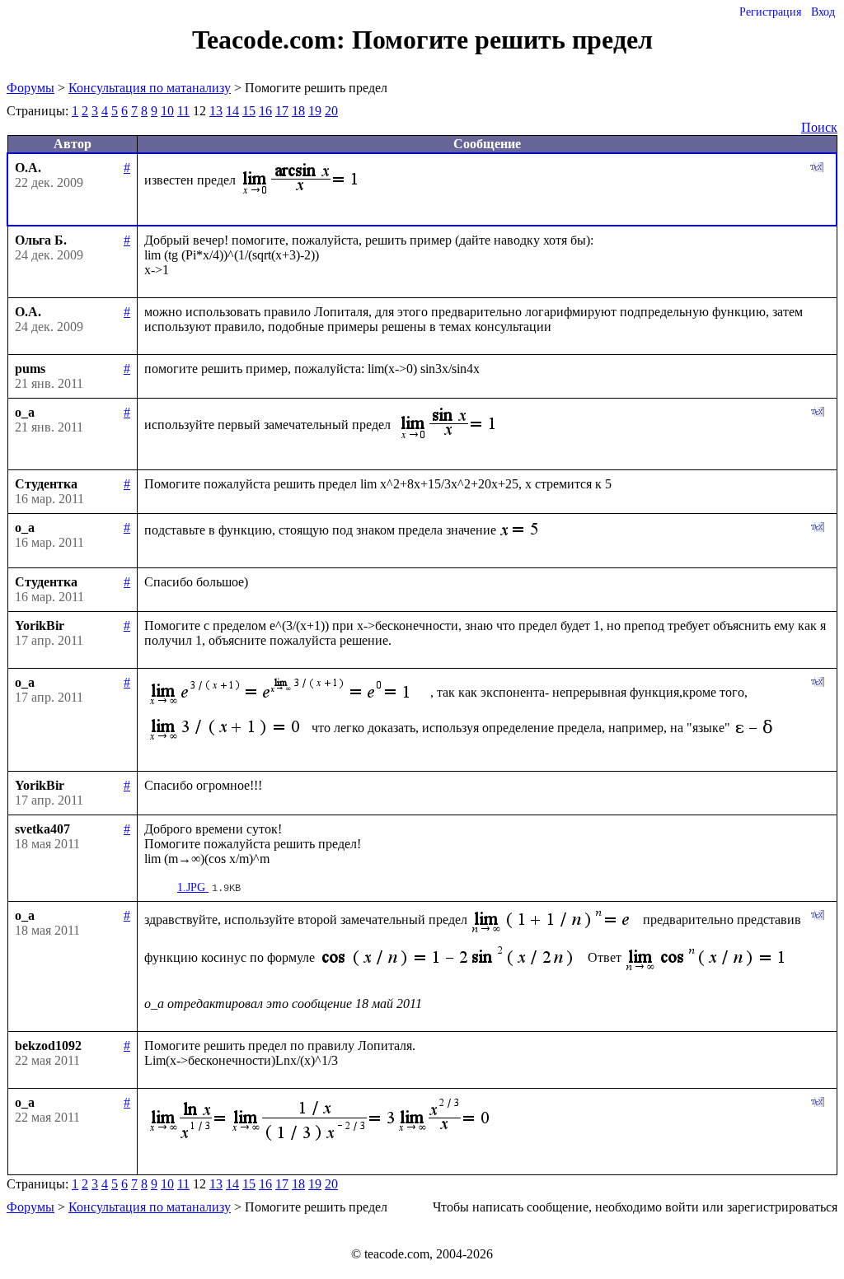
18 (298, 111)
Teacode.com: (272, 39)
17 (281, 111)
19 (314, 111)
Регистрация (770, 12)
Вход (823, 12)
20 (331, 111)
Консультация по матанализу (149, 88)
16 (265, 111)
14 (232, 111)
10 (167, 111)
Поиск (819, 127)
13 (216, 111)
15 (249, 111)
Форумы (30, 88)
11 (183, 111)
